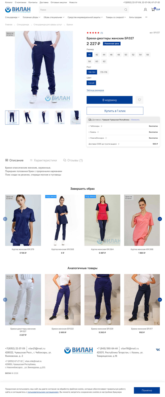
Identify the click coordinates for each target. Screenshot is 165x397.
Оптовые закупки (59, 2)
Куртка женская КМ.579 (23, 249)
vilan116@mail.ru (130, 348)
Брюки (70, 24)
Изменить (135, 120)
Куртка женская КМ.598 (142, 249)
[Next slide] (78, 70)
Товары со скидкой (115, 17)
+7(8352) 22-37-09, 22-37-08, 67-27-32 (141, 2)
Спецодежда (11, 17)
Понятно (147, 390)
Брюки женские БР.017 (142, 329)
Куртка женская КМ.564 (102, 249)
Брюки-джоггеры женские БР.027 (23, 330)
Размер (90, 49)
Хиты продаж (135, 17)
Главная (8, 24)
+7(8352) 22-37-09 (15, 348)
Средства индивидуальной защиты (84, 17)
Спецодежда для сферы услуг (48, 24)
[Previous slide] (9, 70)
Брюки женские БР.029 (102, 329)
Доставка (44, 2)
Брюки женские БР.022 (63, 329)
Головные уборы (30, 17)
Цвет (89, 77)
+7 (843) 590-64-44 (107, 348)
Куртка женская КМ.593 (62, 249)
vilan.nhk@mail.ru (33, 361)
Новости (73, 2)
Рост (89, 67)
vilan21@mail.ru (36, 348)
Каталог (9, 2)
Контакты (32, 2)
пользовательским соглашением (43, 392)
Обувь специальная (53, 17)
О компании (20, 2)
